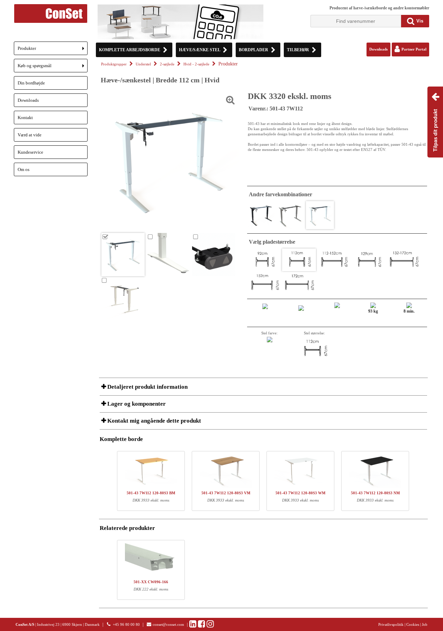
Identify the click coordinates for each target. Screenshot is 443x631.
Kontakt (25, 117)
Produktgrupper (114, 64)
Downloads (28, 100)
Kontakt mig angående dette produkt (153, 420)
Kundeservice (30, 152)
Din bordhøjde (31, 82)
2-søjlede (167, 64)
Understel (143, 64)
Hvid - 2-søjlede (196, 64)
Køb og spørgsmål (53, 67)
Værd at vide (30, 134)
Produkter (53, 50)
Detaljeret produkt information (147, 387)
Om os (23, 169)
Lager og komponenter (136, 403)
